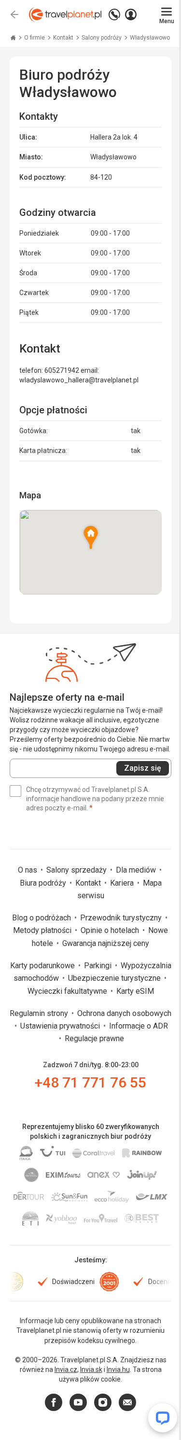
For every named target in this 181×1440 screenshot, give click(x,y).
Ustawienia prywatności (61, 1026)
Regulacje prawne (94, 1038)
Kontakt (64, 37)
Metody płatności (43, 930)
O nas (28, 870)
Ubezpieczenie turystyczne (115, 978)
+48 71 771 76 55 (90, 1082)
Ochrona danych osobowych (124, 1013)
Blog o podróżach (42, 917)
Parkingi (98, 965)
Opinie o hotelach (111, 930)
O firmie (35, 37)
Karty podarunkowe (43, 965)
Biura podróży (44, 883)
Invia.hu (118, 1369)
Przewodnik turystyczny (122, 917)
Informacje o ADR (138, 1026)
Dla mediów (137, 870)
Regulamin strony (40, 1013)
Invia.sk (91, 1369)
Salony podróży (102, 37)
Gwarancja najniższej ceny (105, 943)
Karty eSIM (135, 991)
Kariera (123, 883)
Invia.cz (66, 1369)
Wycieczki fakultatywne (68, 991)
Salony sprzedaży (77, 870)
